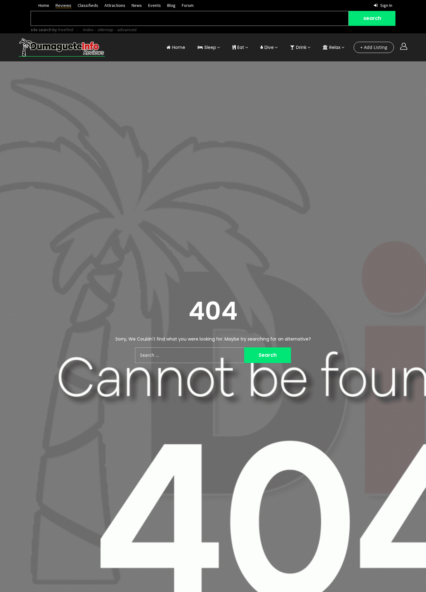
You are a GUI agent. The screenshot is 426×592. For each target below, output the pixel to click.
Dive (269, 47)
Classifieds (88, 5)
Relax (335, 47)
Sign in (385, 5)
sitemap (105, 29)
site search (41, 29)
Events (154, 5)
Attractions (114, 5)
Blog (171, 5)
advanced (127, 29)
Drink (301, 47)
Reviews (63, 5)
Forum (188, 5)
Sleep (210, 47)
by (62, 29)
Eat (240, 47)
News (137, 5)
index (88, 29)
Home (43, 5)
